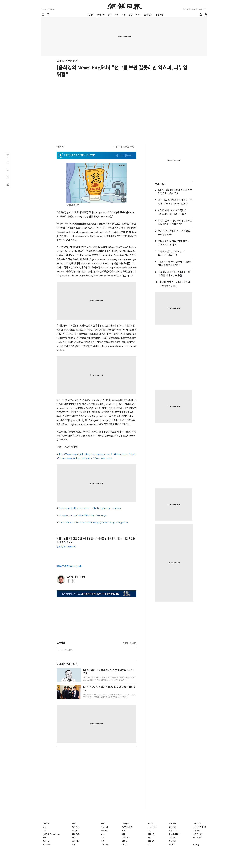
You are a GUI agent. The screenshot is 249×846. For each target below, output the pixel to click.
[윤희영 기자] (61, 579)
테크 (124, 831)
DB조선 (196, 845)
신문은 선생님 (198, 834)
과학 (124, 834)
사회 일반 (104, 827)
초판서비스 (197, 831)
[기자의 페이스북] (68, 581)
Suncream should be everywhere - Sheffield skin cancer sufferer (90, 508)
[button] (60, 155)
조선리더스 (197, 824)
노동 (102, 841)
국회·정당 (76, 834)
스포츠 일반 (152, 827)
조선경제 (125, 824)
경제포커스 (47, 845)
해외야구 (151, 834)
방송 (175, 831)
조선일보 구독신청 (200, 827)
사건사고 (104, 831)
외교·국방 (76, 841)
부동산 (124, 845)
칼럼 (44, 831)
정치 (73, 824)
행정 (73, 845)
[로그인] (206, 14)
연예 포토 (172, 838)
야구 (149, 831)
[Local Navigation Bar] (43, 14)
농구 (149, 845)
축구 (149, 838)
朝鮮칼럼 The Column (51, 834)
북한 (73, 838)
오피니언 (61, 60)
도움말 (125, 643)
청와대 (74, 831)
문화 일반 (172, 841)
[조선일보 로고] (124, 6)
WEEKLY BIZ (127, 827)
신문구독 (185, 9)
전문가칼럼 (73, 60)
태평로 (45, 838)
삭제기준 (133, 643)
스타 (170, 831)
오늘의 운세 (197, 838)
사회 (102, 824)
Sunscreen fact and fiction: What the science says (82, 515)
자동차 (124, 841)
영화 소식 (172, 834)
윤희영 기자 (61, 147)
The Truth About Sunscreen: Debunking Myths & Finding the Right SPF (93, 522)
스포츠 (150, 824)
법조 (102, 834)
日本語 (200, 9)
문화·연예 (173, 824)
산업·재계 (126, 838)
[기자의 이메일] (72, 581)
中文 (206, 9)
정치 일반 (75, 827)
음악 (178, 834)
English (193, 9)
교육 (102, 838)
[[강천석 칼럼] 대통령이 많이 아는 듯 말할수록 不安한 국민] (69, 675)
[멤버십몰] (96, 593)
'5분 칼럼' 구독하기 (66, 546)
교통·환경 (104, 845)
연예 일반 (172, 827)
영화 (173, 845)
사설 (44, 827)
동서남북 (46, 841)
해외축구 (151, 841)
